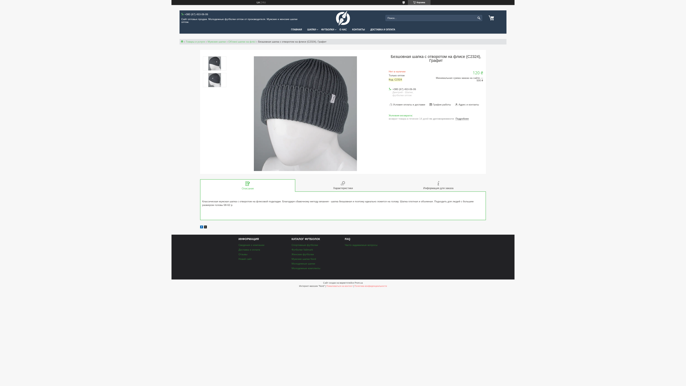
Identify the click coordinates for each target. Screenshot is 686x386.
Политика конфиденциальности (370, 286)
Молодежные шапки (303, 263)
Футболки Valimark (302, 249)
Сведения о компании (251, 245)
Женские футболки (303, 254)
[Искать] (479, 18)
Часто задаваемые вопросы (361, 245)
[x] (205, 227)
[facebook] (201, 227)
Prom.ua (359, 283)
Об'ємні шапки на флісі (241, 41)
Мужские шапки (217, 41)
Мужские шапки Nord (304, 259)
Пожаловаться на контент (339, 286)
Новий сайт (245, 259)
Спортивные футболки (305, 245)
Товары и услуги (195, 41)
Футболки (327, 29)
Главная (296, 29)
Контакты (358, 29)
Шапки (311, 29)
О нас (343, 29)
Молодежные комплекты (306, 268)
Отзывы (242, 254)
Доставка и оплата (382, 29)
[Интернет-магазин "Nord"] (343, 18)
